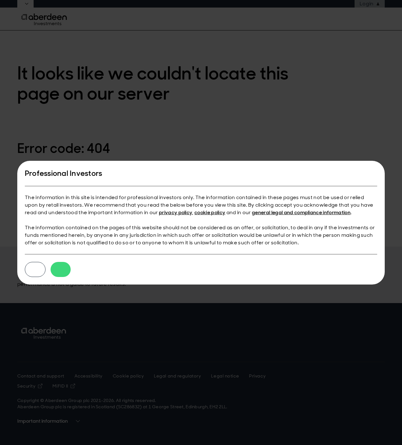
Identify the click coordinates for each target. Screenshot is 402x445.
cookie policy (209, 212)
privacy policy (175, 212)
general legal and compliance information (301, 212)
